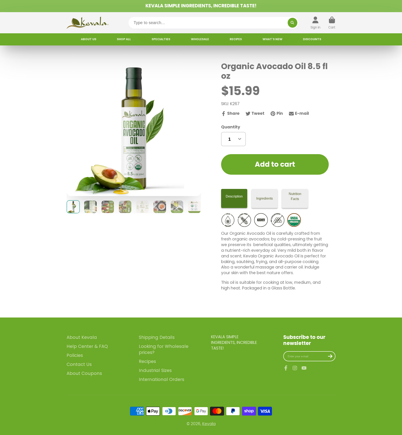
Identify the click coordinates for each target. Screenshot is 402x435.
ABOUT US (88, 39)
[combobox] (214, 23)
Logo (87, 22)
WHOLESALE (200, 39)
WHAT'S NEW (272, 39)
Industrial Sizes (155, 370)
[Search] (292, 22)
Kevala (209, 424)
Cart (331, 23)
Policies (75, 355)
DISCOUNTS (312, 39)
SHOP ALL (124, 39)
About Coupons (84, 373)
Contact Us (79, 364)
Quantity (230, 127)
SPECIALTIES (161, 39)
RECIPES (236, 39)
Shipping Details (157, 337)
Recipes (147, 361)
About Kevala (82, 337)
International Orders (161, 379)
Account (315, 23)
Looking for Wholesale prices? (163, 349)
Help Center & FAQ (87, 346)
